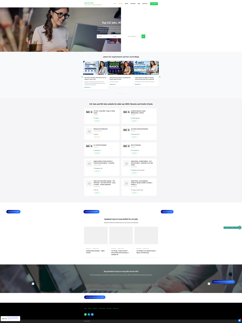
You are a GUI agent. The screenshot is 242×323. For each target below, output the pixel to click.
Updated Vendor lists (167, 211)
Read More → (87, 84)
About (89, 308)
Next (159, 76)
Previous (82, 76)
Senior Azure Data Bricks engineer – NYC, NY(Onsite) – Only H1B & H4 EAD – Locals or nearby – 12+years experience (104, 182)
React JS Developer (136, 145)
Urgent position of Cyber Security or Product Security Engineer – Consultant (104, 162)
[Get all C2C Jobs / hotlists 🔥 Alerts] (239, 227)
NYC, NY (96, 190)
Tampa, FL (97, 118)
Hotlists (126, 3)
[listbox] (121, 283)
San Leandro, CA (135, 150)
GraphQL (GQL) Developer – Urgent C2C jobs (95, 251)
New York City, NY (135, 134)
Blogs (139, 3)
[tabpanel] (95, 74)
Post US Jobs (154, 3)
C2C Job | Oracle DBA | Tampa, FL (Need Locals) (104, 112)
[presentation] (33, 284)
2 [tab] (118, 93)
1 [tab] (116, 93)
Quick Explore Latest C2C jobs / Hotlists (95, 297)
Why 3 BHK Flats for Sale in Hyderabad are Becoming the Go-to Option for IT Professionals (146, 79)
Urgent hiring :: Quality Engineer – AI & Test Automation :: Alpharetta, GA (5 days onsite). (142, 163)
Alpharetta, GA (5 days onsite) (138, 170)
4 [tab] (122, 93)
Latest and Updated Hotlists (91, 211)
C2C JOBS (120, 3)
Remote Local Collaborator (101, 129)
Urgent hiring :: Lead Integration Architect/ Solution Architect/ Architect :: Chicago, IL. (142, 182)
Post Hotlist (132, 3)
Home (115, 3)
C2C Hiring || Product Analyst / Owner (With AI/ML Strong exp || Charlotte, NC (120, 252)
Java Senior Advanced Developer (139, 129)
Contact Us (95, 308)
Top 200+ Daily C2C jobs (13, 211)
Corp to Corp (88, 3)
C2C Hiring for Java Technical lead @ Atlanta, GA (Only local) (145, 251)
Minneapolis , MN (98, 168)
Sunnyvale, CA (98, 150)
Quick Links (144, 3)
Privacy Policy (102, 308)
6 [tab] (125, 93)
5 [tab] (123, 93)
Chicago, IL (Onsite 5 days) (137, 190)
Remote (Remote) (136, 118)
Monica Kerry (88, 248)
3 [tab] (120, 93)
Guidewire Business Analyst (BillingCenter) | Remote (138, 112)
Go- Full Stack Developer (100, 145)
